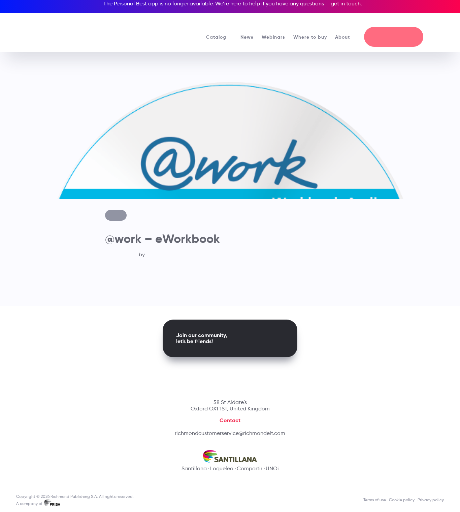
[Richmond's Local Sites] (414, 20)
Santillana (194, 468)
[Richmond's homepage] (66, 30)
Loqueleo (221, 468)
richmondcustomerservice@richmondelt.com (230, 433)
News (247, 37)
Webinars (273, 37)
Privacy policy (431, 499)
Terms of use (374, 499)
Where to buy (310, 37)
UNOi (272, 468)
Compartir (249, 468)
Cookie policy (402, 499)
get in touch (346, 3)
